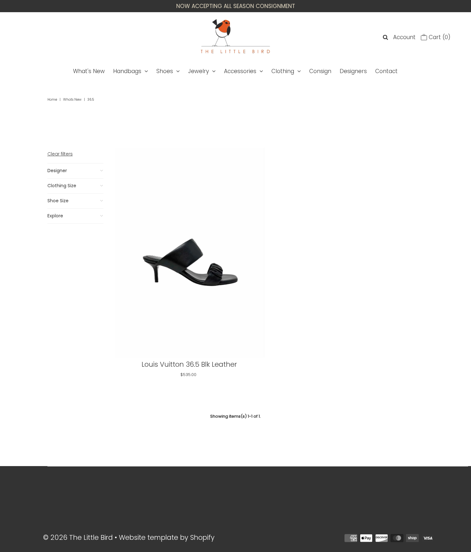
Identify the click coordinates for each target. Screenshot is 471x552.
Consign (320, 71)
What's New (89, 71)
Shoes (164, 71)
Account (404, 37)
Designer (57, 170)
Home (52, 99)
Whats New (72, 99)
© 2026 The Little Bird (79, 537)
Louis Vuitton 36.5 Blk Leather (189, 364)
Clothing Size (61, 185)
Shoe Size (58, 200)
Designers (353, 71)
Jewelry (198, 71)
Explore (55, 216)
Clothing (282, 71)
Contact (386, 71)
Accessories (240, 71)
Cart (438, 37)
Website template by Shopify (166, 537)
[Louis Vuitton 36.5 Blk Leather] (189, 252)
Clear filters (60, 154)
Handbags (127, 71)
